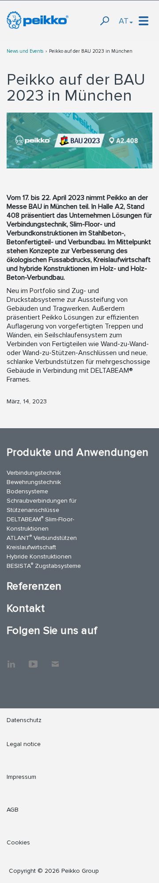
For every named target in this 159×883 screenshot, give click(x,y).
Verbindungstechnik (34, 473)
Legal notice (24, 744)
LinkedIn (11, 659)
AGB (13, 809)
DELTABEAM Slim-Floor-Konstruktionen (40, 523)
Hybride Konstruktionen (39, 556)
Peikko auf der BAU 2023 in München (90, 51)
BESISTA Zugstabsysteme (44, 565)
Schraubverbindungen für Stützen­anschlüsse (41, 505)
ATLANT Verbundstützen (42, 537)
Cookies (18, 842)
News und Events (25, 51)
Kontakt (26, 608)
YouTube (33, 659)
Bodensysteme (27, 491)
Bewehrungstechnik (34, 482)
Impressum (21, 777)
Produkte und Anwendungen (78, 452)
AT (124, 21)
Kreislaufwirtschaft (31, 547)
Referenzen (34, 586)
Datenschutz (24, 720)
